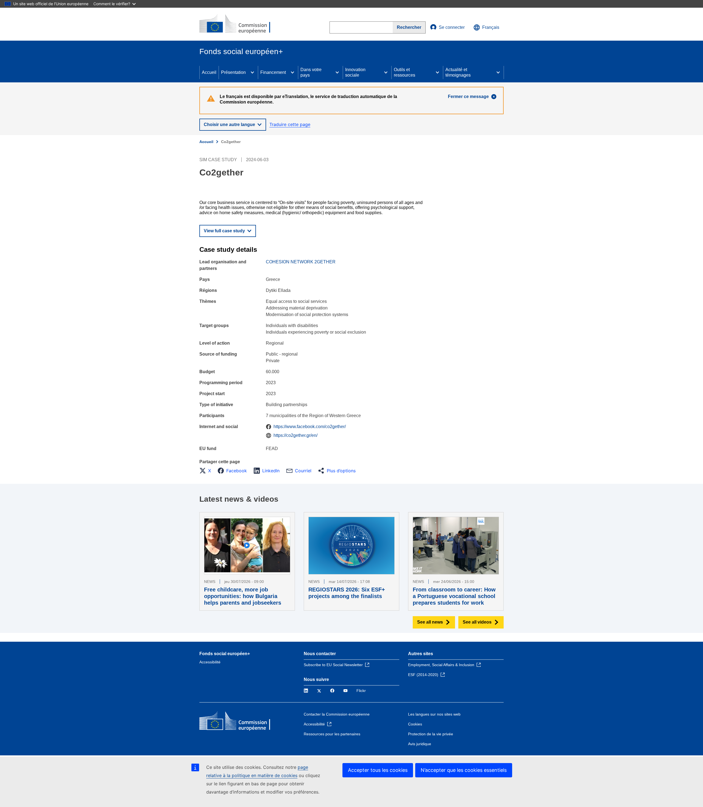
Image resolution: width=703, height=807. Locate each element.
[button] (206, 470)
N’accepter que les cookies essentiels (464, 770)
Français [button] (490, 27)
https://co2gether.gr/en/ (295, 435)
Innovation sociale (355, 72)
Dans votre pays (311, 72)
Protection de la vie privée (430, 734)
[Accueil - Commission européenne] (239, 24)
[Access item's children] (252, 72)
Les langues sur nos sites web (434, 714)
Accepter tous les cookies (378, 770)
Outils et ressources (404, 72)
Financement (273, 72)
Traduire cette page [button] (289, 124)
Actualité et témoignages (458, 72)
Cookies (415, 724)
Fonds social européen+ (224, 653)
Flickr (361, 690)
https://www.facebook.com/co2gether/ (310, 426)
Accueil (209, 72)
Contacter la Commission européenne (337, 714)
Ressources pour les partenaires (332, 734)
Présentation (233, 72)
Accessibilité (210, 662)
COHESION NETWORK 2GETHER (301, 261)
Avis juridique (419, 744)
